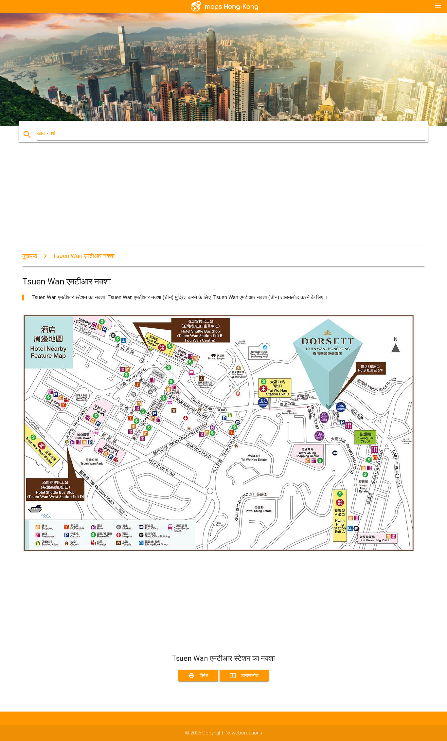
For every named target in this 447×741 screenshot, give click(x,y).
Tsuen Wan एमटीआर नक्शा (84, 255)
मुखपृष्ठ (29, 255)
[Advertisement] (218, 199)
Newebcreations (243, 733)
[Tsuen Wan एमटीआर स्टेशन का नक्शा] (218, 550)
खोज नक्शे (46, 133)
